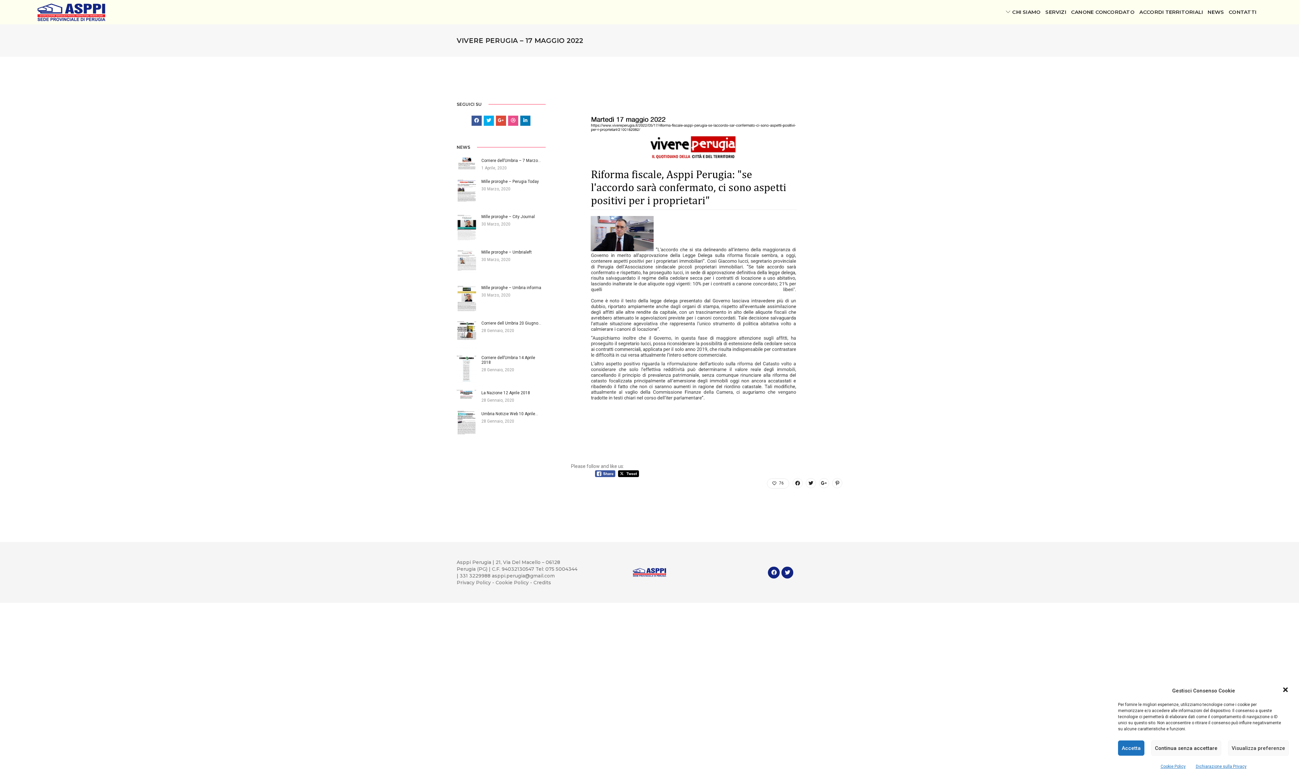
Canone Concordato (1103, 12)
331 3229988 (476, 576)
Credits (542, 583)
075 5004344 (561, 569)
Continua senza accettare (1186, 748)
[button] (1285, 690)
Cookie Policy (1173, 766)
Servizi (1055, 12)
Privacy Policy (474, 583)
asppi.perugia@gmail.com (523, 576)
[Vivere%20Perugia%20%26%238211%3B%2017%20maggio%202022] (798, 483)
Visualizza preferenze (1258, 748)
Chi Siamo (1026, 12)
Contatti (1242, 12)
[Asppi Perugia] (71, 12)
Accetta (1131, 748)
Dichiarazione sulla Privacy (1221, 766)
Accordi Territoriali (1171, 12)
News (1216, 12)
